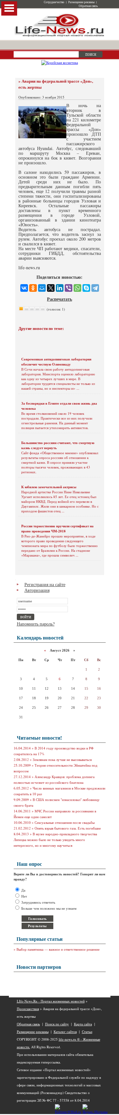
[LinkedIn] (59, 288)
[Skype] (86, 288)
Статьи (87, 1031)
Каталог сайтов (65, 1031)
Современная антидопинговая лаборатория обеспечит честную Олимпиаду (56, 362)
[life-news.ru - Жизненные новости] (60, 36)
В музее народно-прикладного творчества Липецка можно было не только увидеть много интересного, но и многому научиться (55, 839)
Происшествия (28, 1008)
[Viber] (68, 288)
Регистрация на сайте (44, 584)
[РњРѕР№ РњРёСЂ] (42, 288)
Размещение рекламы (81, 2)
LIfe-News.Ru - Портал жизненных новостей (51, 1001)
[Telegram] (95, 288)
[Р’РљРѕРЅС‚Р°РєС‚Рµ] (24, 288)
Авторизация (37, 590)
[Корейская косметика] (59, 62)
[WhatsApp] (77, 288)
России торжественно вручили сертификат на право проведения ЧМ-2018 (57, 528)
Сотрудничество (54, 2)
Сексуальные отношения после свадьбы (65, 822)
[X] (51, 288)
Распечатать (59, 299)
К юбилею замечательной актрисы (48, 486)
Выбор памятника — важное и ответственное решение (58, 949)
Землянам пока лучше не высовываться (62, 759)
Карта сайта (83, 1024)
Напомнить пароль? (36, 624)
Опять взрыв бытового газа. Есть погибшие (68, 828)
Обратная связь (88, 6)
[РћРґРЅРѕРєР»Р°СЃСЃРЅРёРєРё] (33, 288)
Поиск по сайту (57, 1024)
